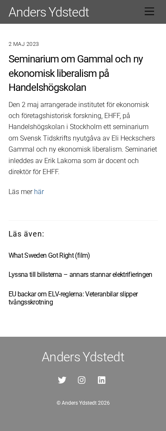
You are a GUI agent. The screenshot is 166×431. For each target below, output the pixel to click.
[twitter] (62, 379)
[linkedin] (102, 379)
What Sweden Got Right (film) (49, 255)
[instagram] (82, 379)
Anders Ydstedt (79, 403)
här (39, 192)
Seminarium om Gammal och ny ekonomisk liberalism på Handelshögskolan (76, 73)
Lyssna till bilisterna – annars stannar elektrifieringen (80, 274)
